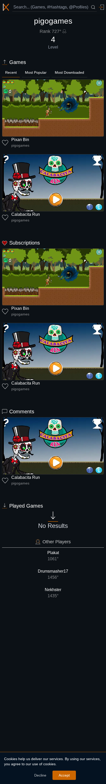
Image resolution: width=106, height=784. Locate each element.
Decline (40, 775)
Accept (64, 775)
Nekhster (53, 592)
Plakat (53, 555)
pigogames (20, 145)
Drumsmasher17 (53, 574)
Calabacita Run (25, 214)
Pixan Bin (20, 139)
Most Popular (36, 72)
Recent (11, 72)
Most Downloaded (69, 72)
